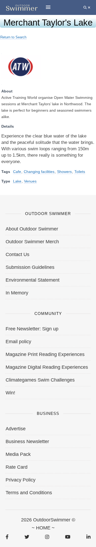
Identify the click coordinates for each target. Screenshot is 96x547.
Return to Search (13, 37)
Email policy (18, 341)
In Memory (17, 292)
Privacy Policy (20, 480)
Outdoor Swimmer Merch (32, 241)
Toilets (79, 171)
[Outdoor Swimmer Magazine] (21, 7)
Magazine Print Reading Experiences (45, 354)
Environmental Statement (32, 280)
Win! (10, 392)
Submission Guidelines (30, 267)
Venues (30, 181)
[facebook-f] (7, 537)
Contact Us (17, 254)
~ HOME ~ (43, 527)
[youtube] (68, 537)
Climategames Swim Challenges (40, 380)
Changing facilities (39, 171)
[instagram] (47, 537)
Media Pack (18, 454)
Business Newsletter (27, 441)
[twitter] (27, 537)
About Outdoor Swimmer (32, 229)
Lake (17, 181)
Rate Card (16, 467)
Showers (64, 171)
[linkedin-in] (88, 537)
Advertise (16, 428)
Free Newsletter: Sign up (32, 328)
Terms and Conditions (29, 492)
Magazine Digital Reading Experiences (47, 367)
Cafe (17, 171)
